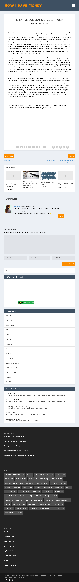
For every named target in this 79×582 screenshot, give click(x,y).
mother (38, 500)
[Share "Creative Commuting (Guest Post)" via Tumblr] (25, 147)
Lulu (7, 393)
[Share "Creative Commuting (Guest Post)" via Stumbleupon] (37, 147)
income (59, 492)
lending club (42, 496)
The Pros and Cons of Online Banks (16, 451)
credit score (42, 483)
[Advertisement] (39, 122)
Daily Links (9, 339)
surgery (9, 508)
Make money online (12, 363)
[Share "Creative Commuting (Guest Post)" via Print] (45, 147)
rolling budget (63, 500)
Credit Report (10, 325)
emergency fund (12, 487)
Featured (9, 344)
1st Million (7, 532)
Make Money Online (10, 578)
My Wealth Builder (10, 556)
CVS (7, 330)
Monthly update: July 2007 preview (65, 184)
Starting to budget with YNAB (14, 436)
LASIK (30, 496)
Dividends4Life (9, 537)
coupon (33, 479)
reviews (8, 377)
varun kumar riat (11, 406)
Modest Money (9, 546)
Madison (9, 419)
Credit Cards (10, 320)
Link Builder (10, 358)
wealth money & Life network (52, 508)
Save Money (10, 382)
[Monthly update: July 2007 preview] (65, 175)
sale (7, 504)
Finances (9, 349)
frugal (59, 487)
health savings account (29, 492)
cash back (21, 479)
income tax (10, 496)
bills (29, 475)
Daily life (9, 334)
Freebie (8, 353)
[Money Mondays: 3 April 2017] (48, 175)
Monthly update (11, 368)
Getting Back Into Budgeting (13, 446)
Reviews (60, 575)
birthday (39, 475)
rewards (49, 500)
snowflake (57, 504)
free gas (48, 487)
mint (28, 500)
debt (63, 483)
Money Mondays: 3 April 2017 (47, 183)
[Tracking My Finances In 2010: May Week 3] (13, 175)
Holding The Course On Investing (15, 441)
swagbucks (21, 508)
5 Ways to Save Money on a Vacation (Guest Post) (31, 183)
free (38, 487)
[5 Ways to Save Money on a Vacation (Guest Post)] (31, 175)
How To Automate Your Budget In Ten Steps (23, 421)
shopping (32, 504)
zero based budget (13, 513)
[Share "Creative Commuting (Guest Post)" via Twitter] (22, 147)
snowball (45, 504)
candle (9, 479)
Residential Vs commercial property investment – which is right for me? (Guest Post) (36, 395)
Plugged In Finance (10, 565)
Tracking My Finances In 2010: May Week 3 (12, 184)
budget (8, 316)
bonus (50, 475)
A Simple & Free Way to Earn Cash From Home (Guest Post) (27, 408)
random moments (12, 372)
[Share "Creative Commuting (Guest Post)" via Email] (41, 147)
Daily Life (14, 575)
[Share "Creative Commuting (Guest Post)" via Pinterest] (29, 147)
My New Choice (9, 551)
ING (21, 496)
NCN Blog (7, 560)
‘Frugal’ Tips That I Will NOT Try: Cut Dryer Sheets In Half (27, 414)
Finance (8, 400)
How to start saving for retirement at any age (19, 455)
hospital (47, 492)
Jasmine (17, 206)
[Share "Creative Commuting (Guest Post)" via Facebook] (18, 147)
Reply (61, 216)
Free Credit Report (10, 541)
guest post (10, 492)
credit (44, 479)
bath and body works (14, 475)
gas (68, 487)
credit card (56, 479)
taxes (33, 508)
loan (54, 496)
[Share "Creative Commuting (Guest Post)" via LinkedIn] (33, 147)
